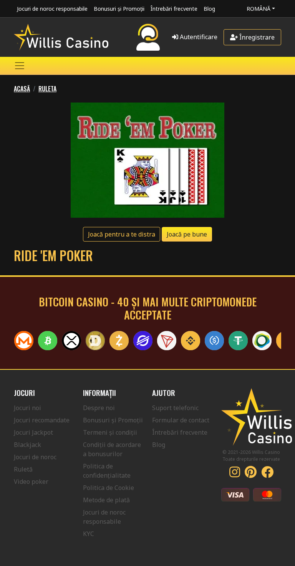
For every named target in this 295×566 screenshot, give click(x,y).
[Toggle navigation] (19, 65)
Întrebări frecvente (174, 8)
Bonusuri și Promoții (119, 8)
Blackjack (27, 444)
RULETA (47, 88)
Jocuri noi (27, 408)
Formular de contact (180, 420)
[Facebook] (267, 474)
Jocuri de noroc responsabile (52, 8)
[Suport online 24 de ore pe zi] (148, 37)
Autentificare (197, 37)
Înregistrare (256, 37)
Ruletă (23, 469)
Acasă (22, 88)
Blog (209, 8)
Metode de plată (106, 500)
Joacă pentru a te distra (121, 234)
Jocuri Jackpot (33, 432)
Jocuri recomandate (42, 420)
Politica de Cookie (108, 487)
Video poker (31, 481)
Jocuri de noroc (35, 457)
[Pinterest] (251, 474)
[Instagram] (234, 474)
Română (258, 8)
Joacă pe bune (187, 234)
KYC (88, 534)
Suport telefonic (175, 408)
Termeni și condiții (110, 432)
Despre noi (99, 408)
